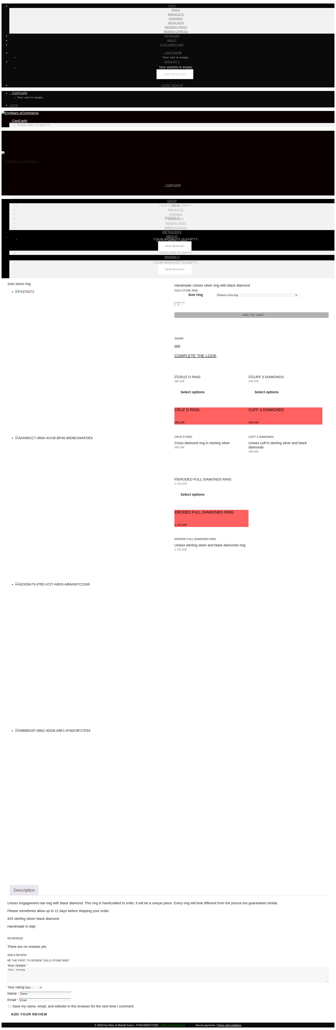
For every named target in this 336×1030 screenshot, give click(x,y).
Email (12, 1000)
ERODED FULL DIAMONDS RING (195, 539)
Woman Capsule (176, 31)
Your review (17, 965)
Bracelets (176, 14)
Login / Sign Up (172, 85)
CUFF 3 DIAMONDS (261, 436)
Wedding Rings (176, 27)
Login (13, 105)
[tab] (24, 890)
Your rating (15, 987)
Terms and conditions (229, 1025)
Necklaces (176, 22)
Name (13, 993)
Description (24, 890)
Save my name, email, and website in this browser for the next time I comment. (73, 1006)
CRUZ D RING (183, 436)
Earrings (176, 18)
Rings (176, 10)
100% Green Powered (172, 1025)
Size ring (195, 295)
